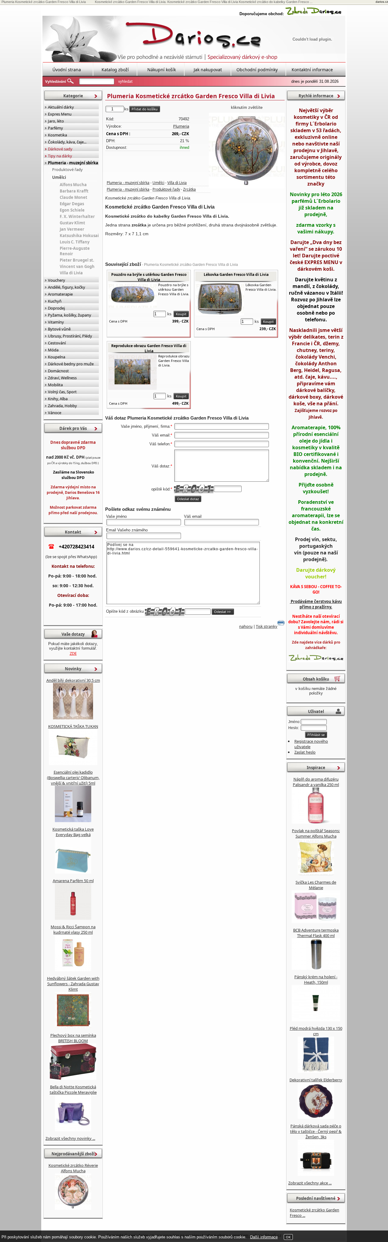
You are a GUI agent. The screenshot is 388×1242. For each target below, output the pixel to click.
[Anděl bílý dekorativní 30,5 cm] (73, 718)
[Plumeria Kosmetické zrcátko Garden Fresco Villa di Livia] (247, 150)
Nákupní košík (161, 69)
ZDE (73, 653)
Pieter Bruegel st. (77, 260)
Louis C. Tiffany (74, 242)
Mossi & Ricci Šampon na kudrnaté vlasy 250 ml (73, 929)
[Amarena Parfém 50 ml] (73, 918)
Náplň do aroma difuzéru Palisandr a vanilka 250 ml (316, 781)
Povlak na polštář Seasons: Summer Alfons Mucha (316, 833)
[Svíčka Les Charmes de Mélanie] (316, 921)
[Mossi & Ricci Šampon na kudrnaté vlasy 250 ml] (73, 970)
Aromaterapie (60, 294)
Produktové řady (166, 189)
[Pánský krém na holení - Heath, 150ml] (316, 1020)
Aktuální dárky (61, 107)
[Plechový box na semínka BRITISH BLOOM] (73, 1078)
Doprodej (56, 308)
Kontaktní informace (312, 69)
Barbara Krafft (74, 191)
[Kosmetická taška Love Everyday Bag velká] (73, 872)
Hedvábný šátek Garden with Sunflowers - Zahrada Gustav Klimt (73, 984)
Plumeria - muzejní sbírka (128, 182)
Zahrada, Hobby (62, 405)
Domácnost (58, 370)
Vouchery (56, 280)
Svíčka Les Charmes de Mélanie (316, 884)
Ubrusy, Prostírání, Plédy (70, 336)
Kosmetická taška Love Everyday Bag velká (73, 831)
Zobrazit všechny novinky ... (70, 1138)
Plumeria (181, 126)
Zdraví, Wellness (62, 377)
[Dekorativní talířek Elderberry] (316, 1117)
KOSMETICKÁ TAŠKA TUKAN (73, 726)
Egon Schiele (72, 210)
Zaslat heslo (305, 752)
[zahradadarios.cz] (313, 14)
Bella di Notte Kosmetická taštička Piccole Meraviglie (73, 1089)
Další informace (264, 1237)
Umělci (158, 182)
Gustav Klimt (72, 223)
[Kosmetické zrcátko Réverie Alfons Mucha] (73, 1208)
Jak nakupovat (208, 69)
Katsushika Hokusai (79, 235)
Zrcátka (189, 189)
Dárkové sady (60, 149)
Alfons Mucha (73, 184)
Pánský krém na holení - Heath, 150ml (315, 979)
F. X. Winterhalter (77, 216)
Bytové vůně (59, 329)
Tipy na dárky (60, 156)
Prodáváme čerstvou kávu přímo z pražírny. (316, 604)
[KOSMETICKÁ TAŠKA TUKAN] (73, 763)
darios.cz (382, 1)
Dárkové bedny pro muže (71, 364)
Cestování (57, 343)
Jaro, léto (56, 121)
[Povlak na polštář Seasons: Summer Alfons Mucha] (316, 873)
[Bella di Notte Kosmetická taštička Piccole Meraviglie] (73, 1130)
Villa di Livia (177, 182)
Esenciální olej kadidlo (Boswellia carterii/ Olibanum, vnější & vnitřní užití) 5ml (73, 777)
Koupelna (56, 357)
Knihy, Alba (58, 398)
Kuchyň (55, 301)
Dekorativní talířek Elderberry (315, 1080)
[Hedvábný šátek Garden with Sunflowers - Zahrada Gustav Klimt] (73, 1026)
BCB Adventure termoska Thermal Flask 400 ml (316, 932)
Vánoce (54, 412)
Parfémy (55, 128)
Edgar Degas (72, 203)
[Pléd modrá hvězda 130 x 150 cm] (316, 1071)
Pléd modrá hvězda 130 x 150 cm (316, 1031)
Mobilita (55, 384)
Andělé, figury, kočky (66, 287)
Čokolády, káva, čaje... (67, 142)
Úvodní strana (66, 69)
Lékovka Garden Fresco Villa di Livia (236, 274)
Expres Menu (60, 114)
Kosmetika (57, 135)
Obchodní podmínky (257, 69)
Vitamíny (56, 322)
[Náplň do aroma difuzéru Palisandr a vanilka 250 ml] (316, 822)
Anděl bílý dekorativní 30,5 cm (73, 680)
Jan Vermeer (72, 229)
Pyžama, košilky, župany (69, 315)
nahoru (246, 626)
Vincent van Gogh (77, 266)
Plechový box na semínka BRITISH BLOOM (73, 1038)
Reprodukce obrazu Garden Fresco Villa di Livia (148, 348)
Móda (53, 350)
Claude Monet (73, 197)
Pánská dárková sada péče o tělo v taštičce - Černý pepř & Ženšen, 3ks (316, 1131)
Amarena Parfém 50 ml (73, 880)
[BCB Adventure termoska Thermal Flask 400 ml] (316, 968)
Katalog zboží (115, 69)
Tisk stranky (266, 626)
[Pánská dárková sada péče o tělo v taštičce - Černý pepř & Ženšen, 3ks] (316, 1174)
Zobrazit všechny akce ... (310, 1183)
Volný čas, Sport (62, 391)
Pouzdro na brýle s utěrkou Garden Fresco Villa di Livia (148, 277)
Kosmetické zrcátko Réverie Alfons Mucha (73, 1168)
